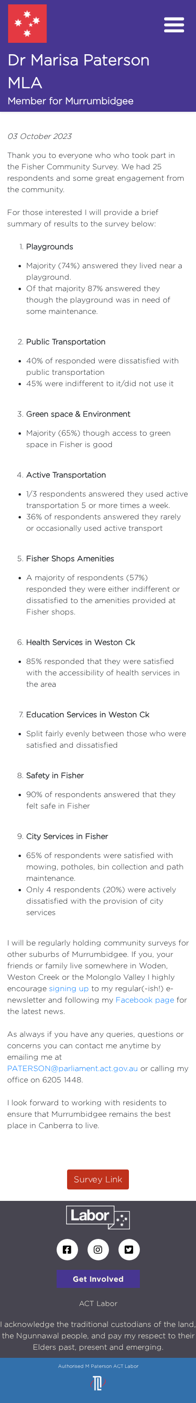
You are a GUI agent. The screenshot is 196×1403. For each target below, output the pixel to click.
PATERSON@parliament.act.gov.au (72, 1068)
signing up (69, 988)
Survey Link (98, 1179)
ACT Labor (98, 1303)
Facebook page (145, 1000)
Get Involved (98, 1279)
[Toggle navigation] (174, 25)
